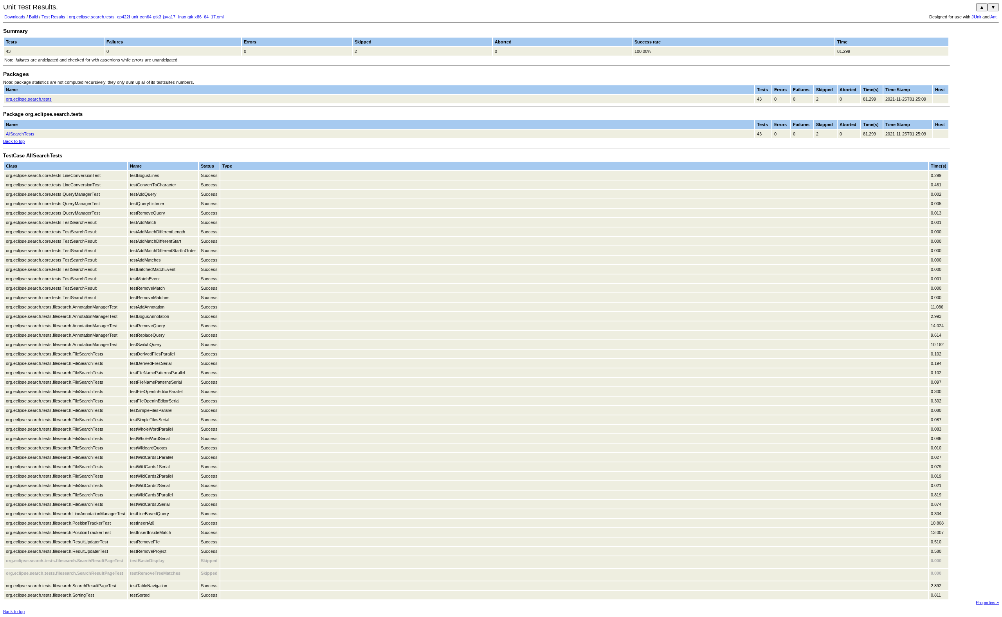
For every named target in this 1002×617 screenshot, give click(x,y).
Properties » (987, 602)
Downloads (14, 16)
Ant (993, 16)
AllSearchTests (20, 134)
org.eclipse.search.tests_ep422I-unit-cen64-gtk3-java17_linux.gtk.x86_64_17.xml (146, 16)
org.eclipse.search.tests (29, 99)
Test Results (53, 16)
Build (33, 16)
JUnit (976, 16)
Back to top (14, 141)
